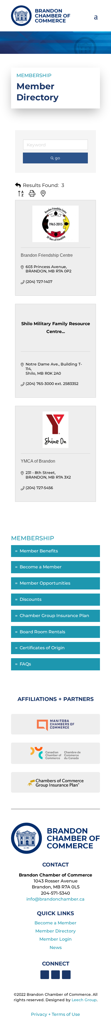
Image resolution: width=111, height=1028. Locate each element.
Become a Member (41, 566)
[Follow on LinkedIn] (55, 974)
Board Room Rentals (42, 631)
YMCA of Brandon (38, 461)
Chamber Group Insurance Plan (54, 615)
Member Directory (55, 931)
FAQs (25, 664)
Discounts (30, 599)
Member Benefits (39, 550)
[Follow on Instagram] (66, 974)
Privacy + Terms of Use (55, 1014)
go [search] (57, 158)
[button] (18, 185)
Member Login (55, 939)
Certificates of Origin (42, 647)
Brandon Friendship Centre (47, 255)
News (56, 947)
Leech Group (84, 999)
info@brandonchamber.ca (55, 899)
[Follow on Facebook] (44, 974)
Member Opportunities (45, 583)
